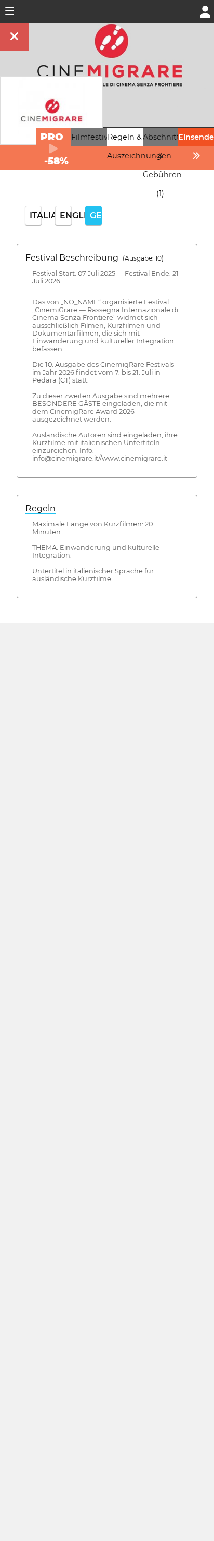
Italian (36, 215)
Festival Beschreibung (94, 258)
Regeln (40, 508)
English (66, 215)
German (96, 215)
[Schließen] (14, 37)
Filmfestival (92, 137)
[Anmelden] (205, 11)
